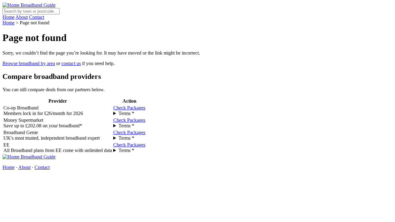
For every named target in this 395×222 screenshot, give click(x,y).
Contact (36, 17)
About (21, 17)
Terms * (126, 113)
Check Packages (129, 107)
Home (8, 17)
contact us (71, 63)
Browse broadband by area (28, 63)
